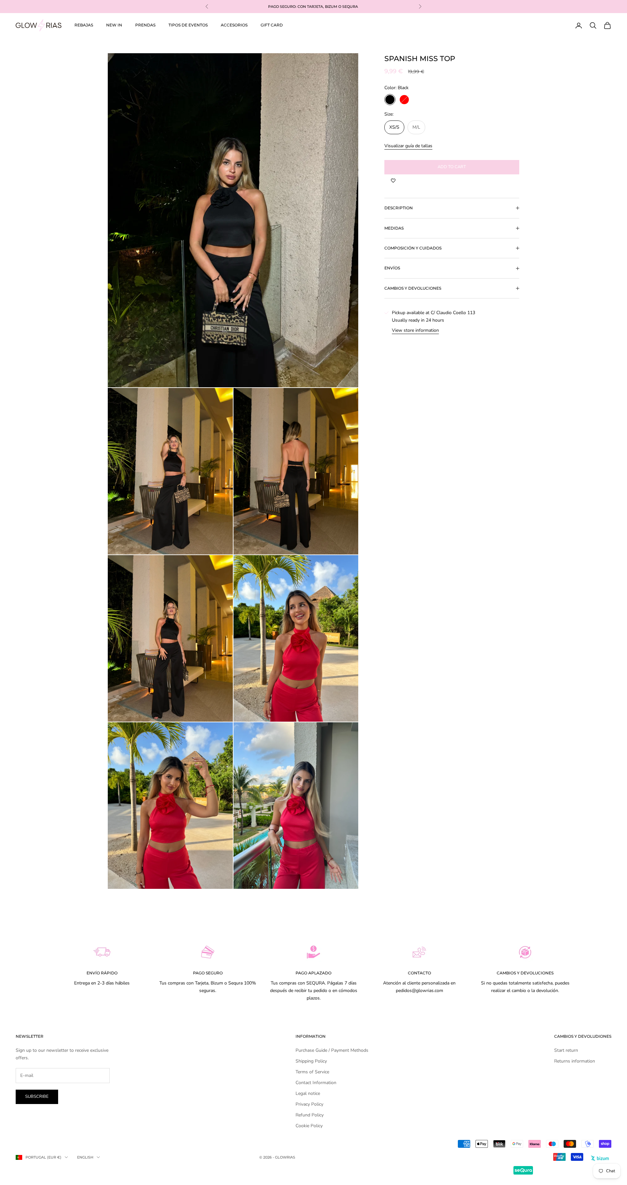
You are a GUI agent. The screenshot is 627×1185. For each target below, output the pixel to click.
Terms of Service (312, 1072)
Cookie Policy (309, 1126)
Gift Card (272, 25)
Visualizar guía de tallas (408, 146)
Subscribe (37, 1096)
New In (114, 25)
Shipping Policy (311, 1061)
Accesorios (234, 25)
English (85, 1157)
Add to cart (452, 167)
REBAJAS (83, 25)
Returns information (574, 1061)
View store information (415, 330)
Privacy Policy (309, 1104)
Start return (566, 1050)
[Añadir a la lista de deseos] (393, 180)
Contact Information (316, 1083)
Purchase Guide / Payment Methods (332, 1050)
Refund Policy (310, 1115)
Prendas (145, 25)
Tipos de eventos (188, 25)
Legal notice (308, 1093)
